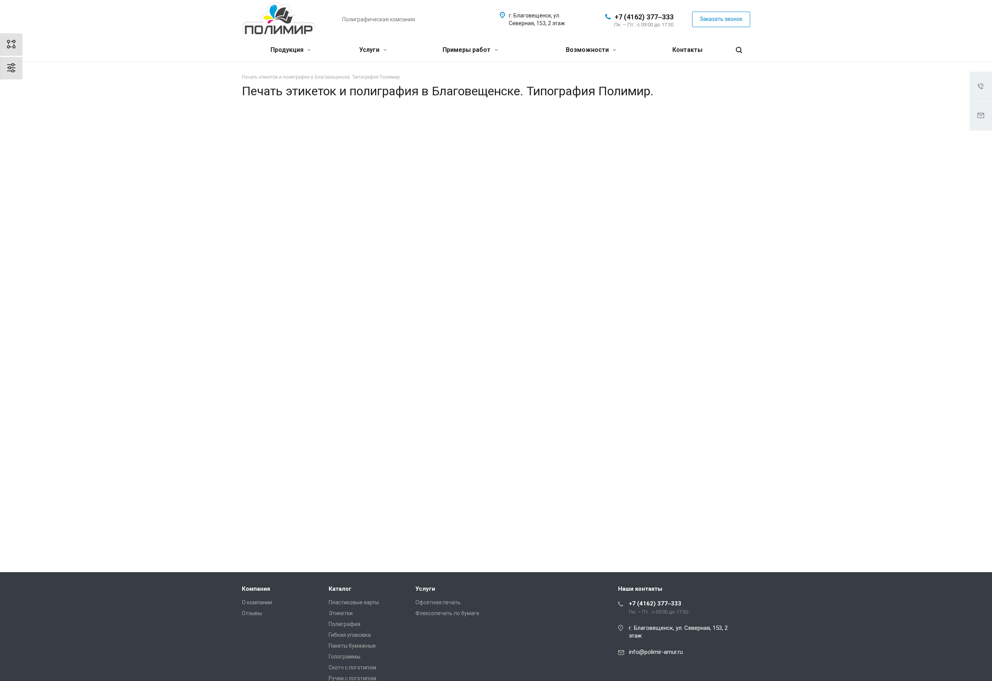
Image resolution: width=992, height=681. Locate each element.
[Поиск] (739, 50)
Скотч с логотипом (352, 667)
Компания (256, 588)
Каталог (340, 588)
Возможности (588, 49)
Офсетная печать (438, 602)
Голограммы (344, 656)
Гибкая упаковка (350, 635)
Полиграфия (344, 624)
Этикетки (341, 613)
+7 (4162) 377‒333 (644, 17)
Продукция (287, 49)
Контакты (687, 49)
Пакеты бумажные (352, 646)
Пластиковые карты (354, 602)
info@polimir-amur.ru (656, 651)
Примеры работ (467, 49)
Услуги (370, 49)
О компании (257, 602)
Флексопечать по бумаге (447, 613)
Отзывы (252, 613)
